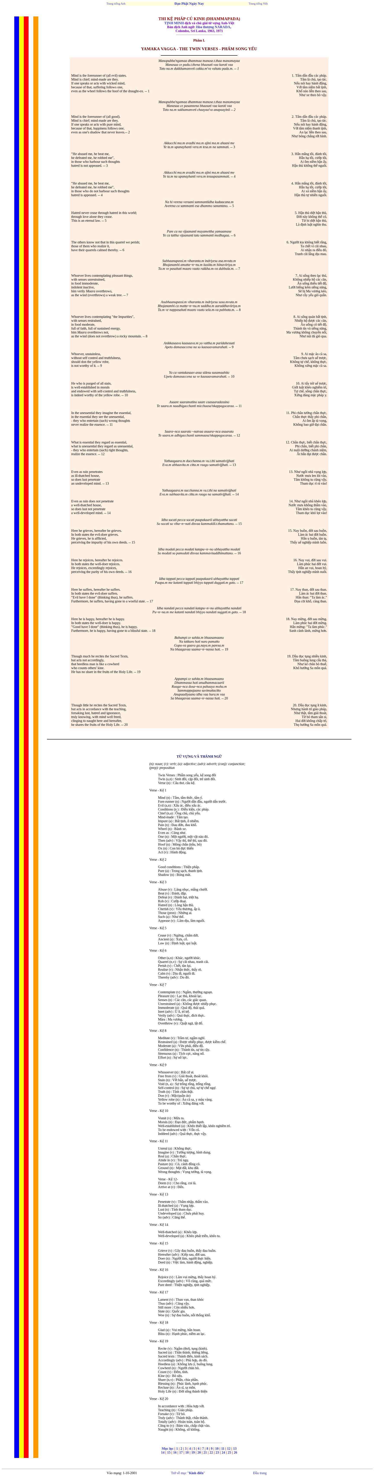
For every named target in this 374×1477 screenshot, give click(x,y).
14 (162, 1452)
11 (222, 1448)
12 (229, 1448)
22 (211, 1452)
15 (169, 1452)
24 (223, 1452)
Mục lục (168, 1448)
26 (235, 1452)
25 (229, 1452)
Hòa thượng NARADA (213, 27)
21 (205, 1452)
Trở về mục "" (188, 1473)
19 (193, 1452)
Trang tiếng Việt (258, 3)
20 (199, 1452)
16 (175, 1452)
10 (217, 1448)
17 (181, 1452)
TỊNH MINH (174, 23)
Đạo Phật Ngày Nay (189, 3)
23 (217, 1452)
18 (187, 1452)
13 (235, 1448)
